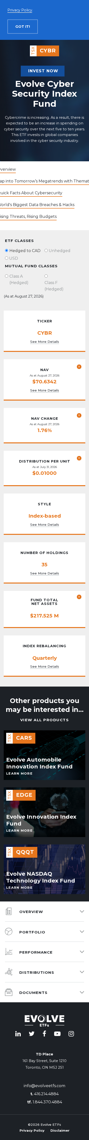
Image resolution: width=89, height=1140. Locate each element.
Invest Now (43, 71)
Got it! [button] (22, 26)
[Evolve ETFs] (44, 1022)
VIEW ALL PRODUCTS (44, 720)
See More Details (44, 342)
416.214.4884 (44, 1094)
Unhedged (59, 250)
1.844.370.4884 (44, 1102)
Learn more (19, 773)
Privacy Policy (32, 1130)
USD (13, 258)
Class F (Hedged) (54, 285)
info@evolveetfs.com (44, 1085)
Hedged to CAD (25, 250)
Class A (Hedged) (18, 279)
